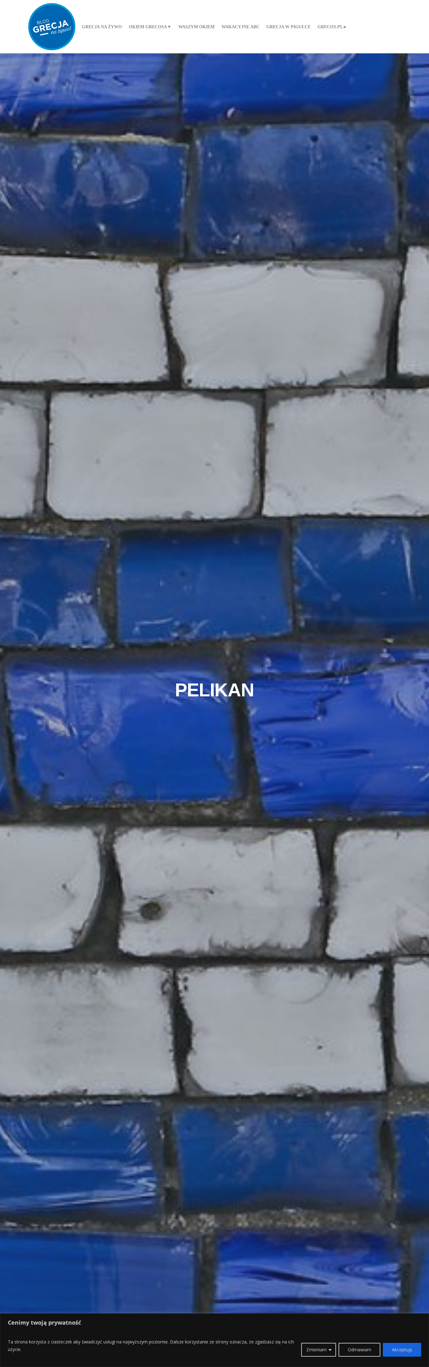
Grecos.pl (330, 26)
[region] (214, 1340)
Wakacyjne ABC (240, 26)
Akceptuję (402, 1350)
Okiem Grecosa (148, 26)
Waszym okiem (196, 26)
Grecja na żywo (102, 26)
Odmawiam (359, 1350)
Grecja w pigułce (288, 26)
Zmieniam (316, 1350)
